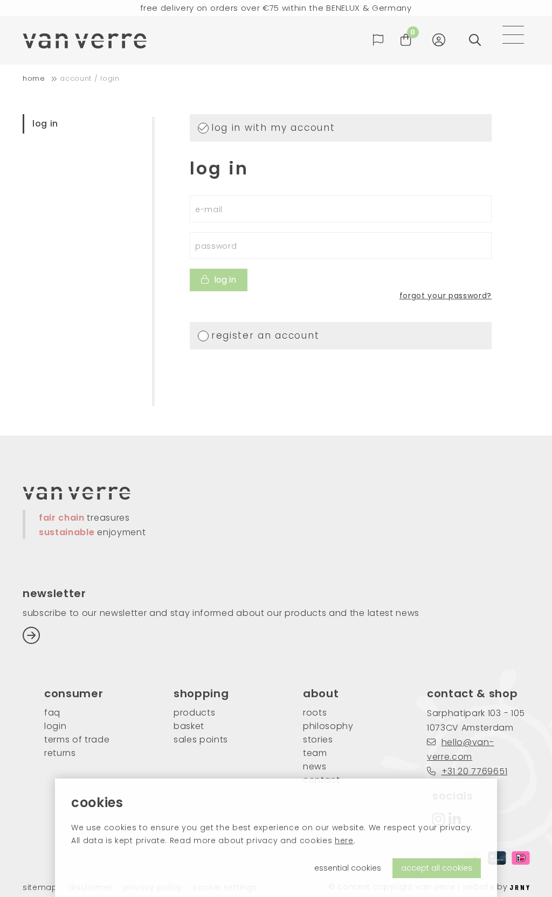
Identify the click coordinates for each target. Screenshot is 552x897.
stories (318, 739)
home (34, 78)
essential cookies (347, 868)
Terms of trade (77, 739)
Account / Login (89, 78)
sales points (201, 739)
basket (189, 726)
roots (315, 712)
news (315, 766)
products (194, 712)
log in (45, 123)
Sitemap (40, 888)
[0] (406, 40)
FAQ (52, 712)
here (344, 840)
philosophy (328, 726)
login (55, 726)
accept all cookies (436, 868)
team (315, 753)
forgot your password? (445, 295)
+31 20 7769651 (474, 771)
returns (60, 753)
